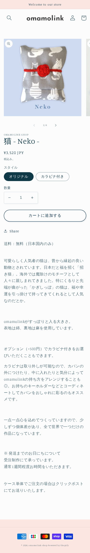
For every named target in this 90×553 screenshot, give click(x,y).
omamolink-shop (38, 545)
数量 (7, 188)
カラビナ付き (52, 176)
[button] (9, 17)
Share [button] (14, 231)
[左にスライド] (34, 125)
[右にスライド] (56, 125)
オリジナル (18, 176)
